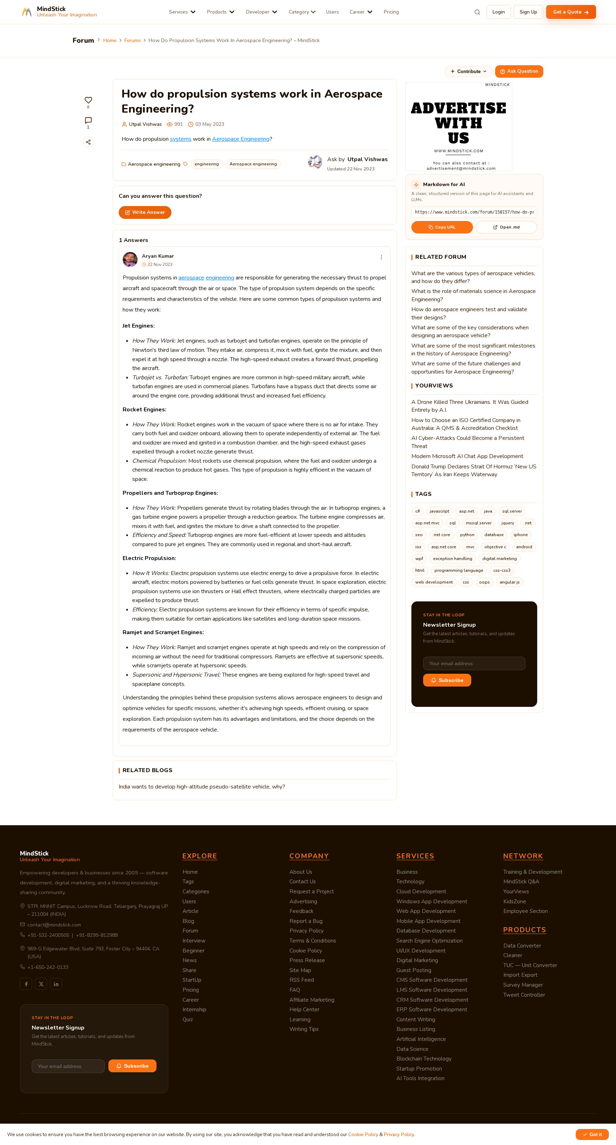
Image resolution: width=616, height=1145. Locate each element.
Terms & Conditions (312, 940)
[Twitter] (41, 984)
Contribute (469, 71)
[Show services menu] (193, 12)
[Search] (477, 12)
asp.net (466, 511)
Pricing (391, 12)
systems (180, 139)
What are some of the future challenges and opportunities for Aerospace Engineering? (465, 367)
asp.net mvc (427, 523)
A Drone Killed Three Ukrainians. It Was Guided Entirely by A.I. (469, 406)
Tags (188, 881)
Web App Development (426, 911)
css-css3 (501, 570)
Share (189, 970)
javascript (439, 511)
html (420, 570)
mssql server (479, 523)
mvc (470, 547)
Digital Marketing (417, 960)
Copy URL (445, 227)
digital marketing (499, 558)
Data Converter (522, 945)
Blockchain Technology (424, 1058)
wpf (419, 558)
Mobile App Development (428, 921)
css (466, 582)
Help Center (304, 1009)
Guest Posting (413, 970)
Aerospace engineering (154, 164)
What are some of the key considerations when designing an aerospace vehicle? (470, 331)
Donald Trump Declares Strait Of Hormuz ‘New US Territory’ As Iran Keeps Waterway (474, 470)
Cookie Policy (305, 950)
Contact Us (302, 881)
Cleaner (512, 955)
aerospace (191, 278)
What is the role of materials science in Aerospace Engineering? (473, 295)
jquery (508, 523)
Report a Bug (306, 921)
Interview (194, 940)
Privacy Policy (306, 930)
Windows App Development (431, 901)
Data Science (412, 1049)
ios (418, 547)
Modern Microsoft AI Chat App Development (467, 456)
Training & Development (533, 872)
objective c (495, 547)
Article (191, 911)
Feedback (301, 911)
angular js (510, 582)
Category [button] (299, 12)
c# (417, 511)
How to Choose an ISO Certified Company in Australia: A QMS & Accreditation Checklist (465, 424)
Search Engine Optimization (429, 940)
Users (332, 12)
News (190, 960)
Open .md (510, 227)
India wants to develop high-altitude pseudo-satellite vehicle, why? (202, 787)
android (524, 547)
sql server (512, 511)
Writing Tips (304, 1029)
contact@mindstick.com (54, 924)
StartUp (192, 980)
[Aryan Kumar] (130, 259)
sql (453, 523)
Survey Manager (523, 985)
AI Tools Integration (420, 1078)
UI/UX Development (421, 950)
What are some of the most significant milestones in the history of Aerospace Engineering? (473, 350)
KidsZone (514, 901)
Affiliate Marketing (311, 999)
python (467, 535)
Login (499, 12)
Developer (258, 12)
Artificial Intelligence (421, 1039)
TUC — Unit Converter (530, 965)
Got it (596, 1134)
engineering (207, 164)
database (494, 535)
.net (528, 523)
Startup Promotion (419, 1068)
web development (434, 582)
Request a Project (311, 891)
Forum (190, 930)
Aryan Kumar (158, 256)
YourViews (516, 891)
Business (407, 872)
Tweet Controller (524, 994)
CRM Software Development (432, 999)
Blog (188, 921)
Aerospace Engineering (241, 139)
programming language (459, 570)
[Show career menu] (369, 12)
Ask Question (522, 71)
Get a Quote (568, 12)
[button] (88, 102)
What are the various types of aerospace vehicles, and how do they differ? (473, 277)
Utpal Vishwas (145, 124)
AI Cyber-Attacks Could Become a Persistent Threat (467, 442)
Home (110, 40)
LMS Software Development (431, 989)
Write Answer (148, 212)
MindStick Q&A (521, 881)
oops (484, 582)
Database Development (426, 930)
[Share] (88, 142)
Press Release (307, 960)
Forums (132, 40)
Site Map (300, 970)
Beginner (194, 950)
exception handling (452, 558)
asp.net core (443, 547)
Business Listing (415, 1029)
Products (217, 12)
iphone (521, 535)
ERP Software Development (431, 1009)
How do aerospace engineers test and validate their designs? (469, 313)
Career (357, 12)
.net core (441, 535)
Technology (410, 881)
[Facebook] (26, 984)
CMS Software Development (432, 980)
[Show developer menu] (274, 12)
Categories (196, 891)
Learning (299, 1019)
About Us (300, 872)
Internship (194, 1009)
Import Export (520, 975)
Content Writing (415, 1019)
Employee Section (525, 911)
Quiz (188, 1019)
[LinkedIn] (56, 984)
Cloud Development (421, 891)
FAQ (294, 989)
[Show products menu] (232, 12)
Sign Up (528, 12)
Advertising (303, 901)
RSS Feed (301, 980)
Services (178, 12)
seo (419, 535)
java (488, 511)
